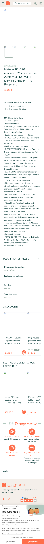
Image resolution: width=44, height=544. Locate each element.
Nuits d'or (27, 102)
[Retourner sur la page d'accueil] (8, 3)
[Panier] (41, 3)
